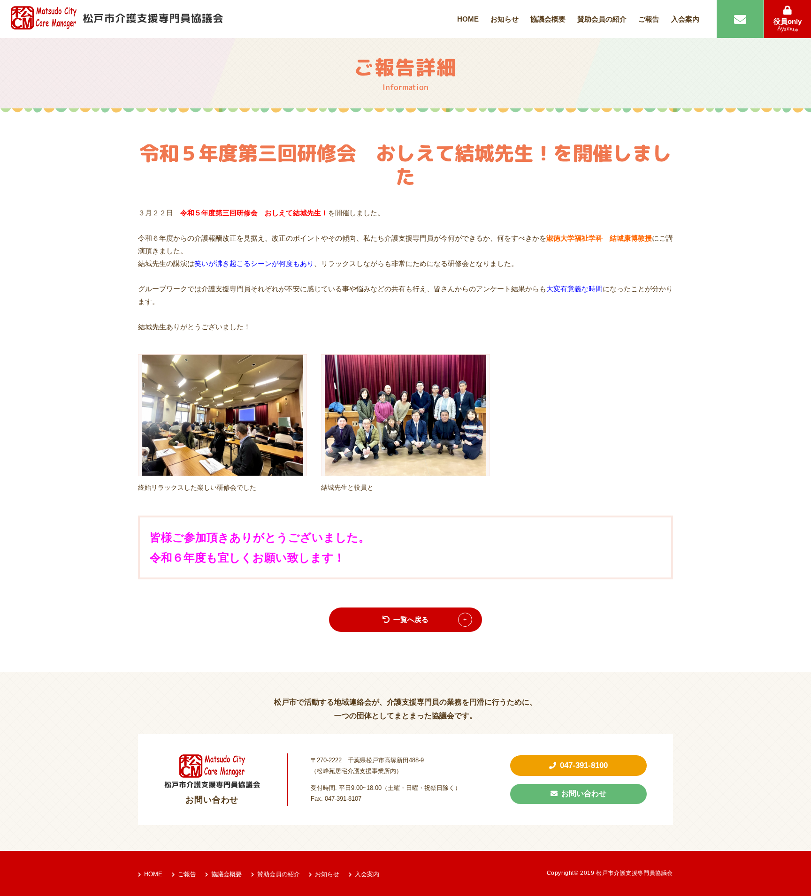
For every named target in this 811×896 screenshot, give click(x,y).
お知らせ (504, 19)
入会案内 (685, 19)
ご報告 (648, 19)
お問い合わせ (583, 793)
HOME (468, 19)
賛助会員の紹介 (602, 19)
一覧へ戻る (410, 619)
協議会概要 (548, 19)
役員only (787, 21)
